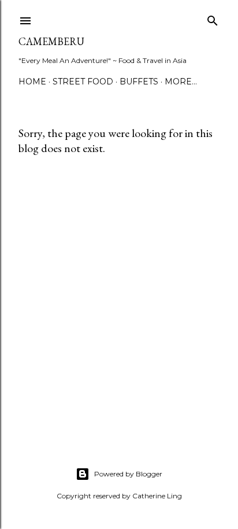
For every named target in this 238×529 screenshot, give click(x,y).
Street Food (83, 81)
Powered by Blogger (128, 473)
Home (32, 81)
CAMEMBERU (51, 41)
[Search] (213, 18)
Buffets (139, 81)
